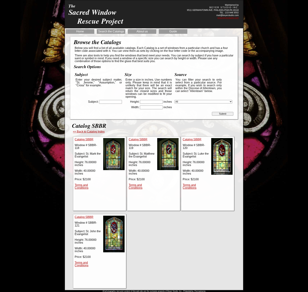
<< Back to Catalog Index (89, 131)
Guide (173, 31)
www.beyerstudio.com (228, 18)
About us (142, 31)
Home (80, 31)
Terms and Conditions (81, 186)
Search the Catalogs (111, 31)
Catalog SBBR (84, 139)
